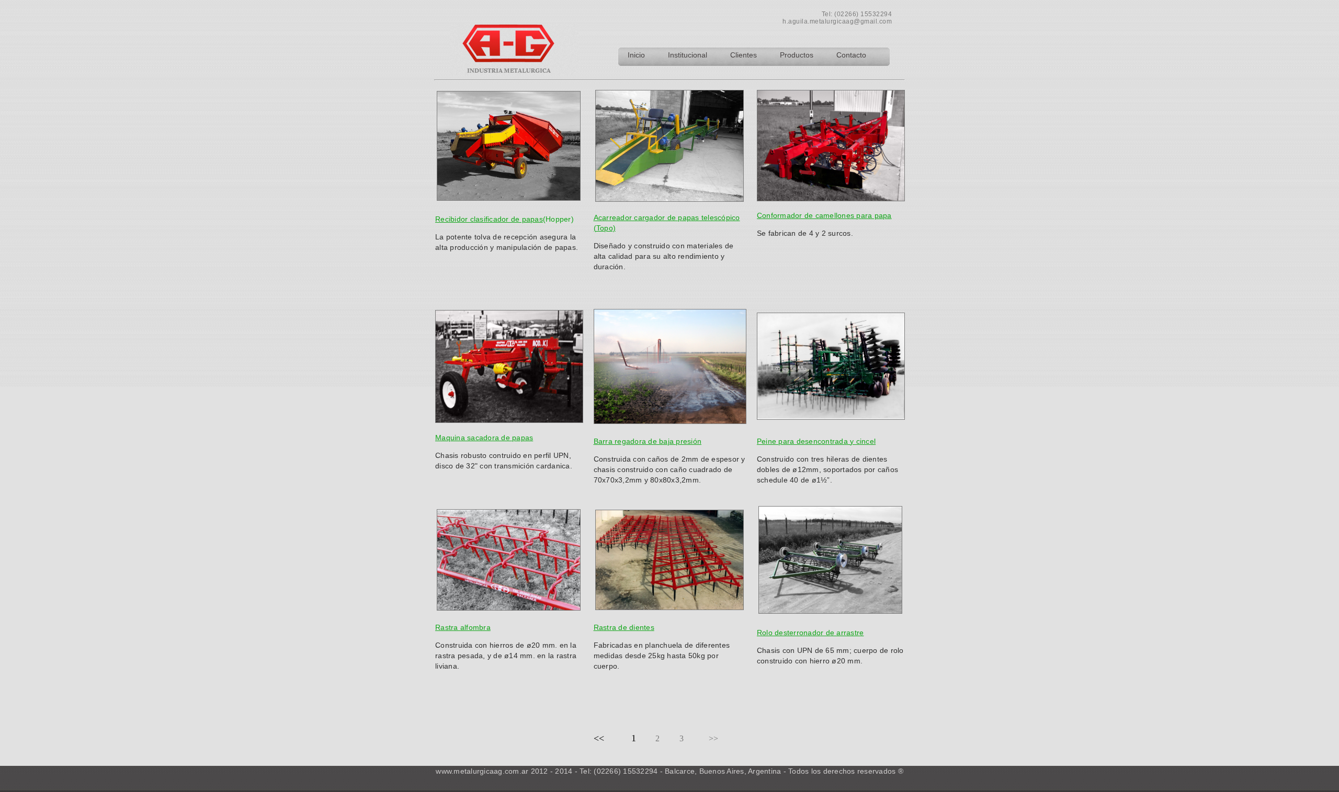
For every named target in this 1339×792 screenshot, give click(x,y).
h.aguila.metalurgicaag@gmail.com (837, 21)
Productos (797, 55)
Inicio (636, 55)
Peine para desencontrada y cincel (816, 441)
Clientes (744, 55)
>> (713, 738)
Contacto (851, 55)
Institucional (688, 55)
